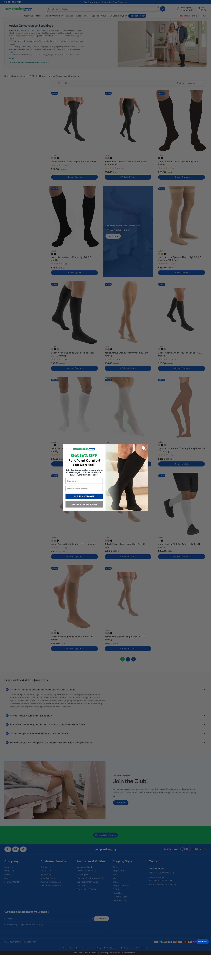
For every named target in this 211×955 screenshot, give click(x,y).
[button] (202, 941)
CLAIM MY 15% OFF (84, 496)
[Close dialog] (144, 448)
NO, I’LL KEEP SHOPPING (84, 504)
